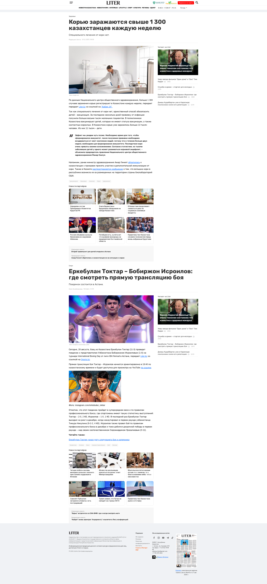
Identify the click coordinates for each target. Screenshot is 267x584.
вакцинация (74, 181)
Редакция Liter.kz (75, 39)
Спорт (130, 8)
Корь (98, 181)
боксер (115, 445)
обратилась (134, 162)
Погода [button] (183, 8)
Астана (81, 445)
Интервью (113, 8)
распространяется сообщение (107, 169)
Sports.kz (85, 359)
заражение (106, 181)
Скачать (178, 570)
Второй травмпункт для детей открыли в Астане (91, 251)
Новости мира (102, 8)
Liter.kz (82, 107)
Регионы (145, 8)
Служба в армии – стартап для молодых (175, 87)
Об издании (139, 537)
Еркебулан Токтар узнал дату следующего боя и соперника (99, 439)
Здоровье (83, 181)
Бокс (87, 445)
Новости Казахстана (87, 8)
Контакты (139, 545)
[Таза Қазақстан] (172, 3)
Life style (123, 8)
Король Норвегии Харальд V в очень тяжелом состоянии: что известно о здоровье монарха (176, 68)
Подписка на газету (186, 3)
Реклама (138, 539)
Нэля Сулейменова (75, 289)
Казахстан (73, 445)
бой (109, 445)
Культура (137, 8)
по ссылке (146, 367)
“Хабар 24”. (106, 107)
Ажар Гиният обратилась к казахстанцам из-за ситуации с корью (97, 258)
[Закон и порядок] (159, 3)
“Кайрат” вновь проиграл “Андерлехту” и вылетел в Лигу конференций (99, 519)
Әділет (153, 8)
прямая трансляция (98, 445)
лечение (91, 181)
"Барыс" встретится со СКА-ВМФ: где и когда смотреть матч (95, 513)
